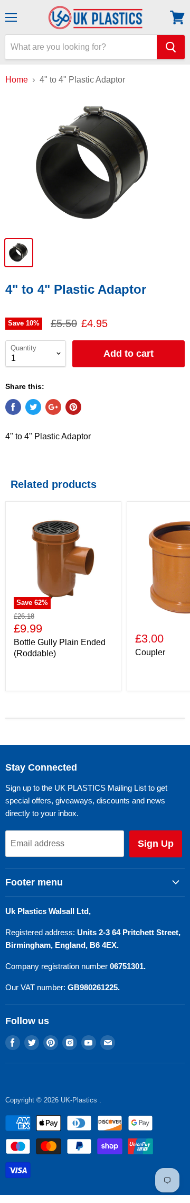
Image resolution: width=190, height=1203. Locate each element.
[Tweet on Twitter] (33, 407)
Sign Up (156, 843)
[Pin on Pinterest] (73, 407)
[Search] (171, 47)
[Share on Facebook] (13, 407)
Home (16, 79)
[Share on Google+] (53, 407)
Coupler (150, 652)
